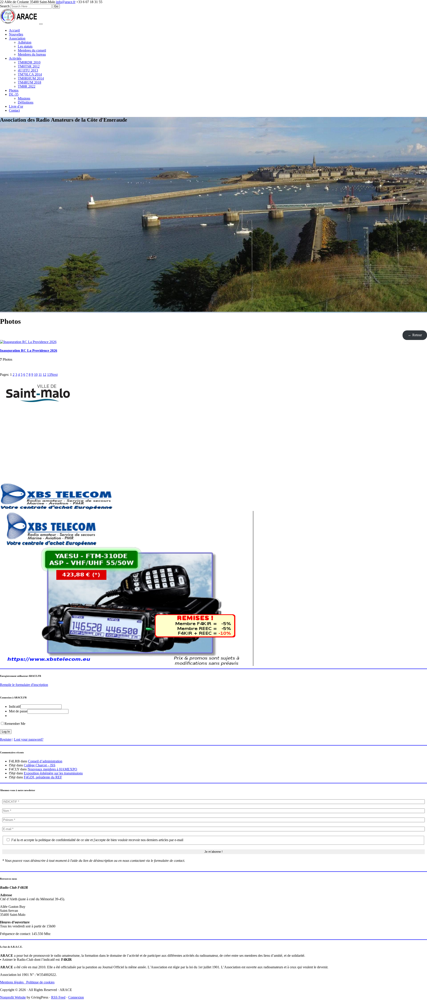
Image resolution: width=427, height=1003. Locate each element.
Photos (13, 90)
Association (17, 38)
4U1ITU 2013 (28, 70)
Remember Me (14, 724)
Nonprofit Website (13, 997)
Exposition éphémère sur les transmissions (53, 773)
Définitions (25, 102)
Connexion (76, 997)
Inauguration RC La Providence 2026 (28, 350)
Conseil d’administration (45, 761)
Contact (14, 110)
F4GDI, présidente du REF (43, 777)
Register (6, 739)
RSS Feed (58, 997)
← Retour (415, 335)
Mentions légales (13, 982)
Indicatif (14, 706)
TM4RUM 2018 (29, 82)
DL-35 (13, 94)
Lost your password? (28, 739)
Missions (24, 98)
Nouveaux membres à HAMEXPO (52, 769)
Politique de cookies (40, 982)
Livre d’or (16, 106)
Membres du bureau (32, 54)
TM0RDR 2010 (29, 62)
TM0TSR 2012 (29, 66)
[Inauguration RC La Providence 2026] (28, 342)
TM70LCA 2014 (30, 74)
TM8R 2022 (26, 86)
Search (5, 6)
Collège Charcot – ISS (39, 765)
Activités (15, 58)
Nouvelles (16, 34)
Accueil (14, 30)
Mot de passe (18, 711)
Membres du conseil (32, 50)
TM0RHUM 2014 (31, 78)
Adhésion (24, 42)
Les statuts (25, 46)
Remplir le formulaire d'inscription (24, 685)
